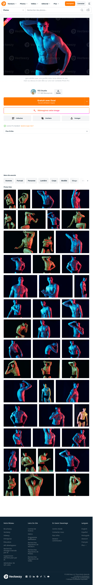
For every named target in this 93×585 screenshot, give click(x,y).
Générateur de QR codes (9, 563)
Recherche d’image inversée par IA (9, 549)
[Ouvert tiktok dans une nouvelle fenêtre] (41, 575)
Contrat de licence (31, 529)
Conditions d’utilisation (80, 575)
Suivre (58, 93)
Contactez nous (57, 531)
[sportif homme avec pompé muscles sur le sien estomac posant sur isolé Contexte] (46, 368)
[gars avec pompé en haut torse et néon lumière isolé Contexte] (17, 307)
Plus (55, 4)
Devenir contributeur (56, 538)
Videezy (6, 534)
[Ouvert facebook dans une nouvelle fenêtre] (26, 575)
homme (8, 179)
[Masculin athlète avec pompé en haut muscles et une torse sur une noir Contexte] (72, 241)
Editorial (45, 4)
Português (84, 534)
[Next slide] (84, 179)
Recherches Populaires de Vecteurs (32, 543)
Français (83, 541)
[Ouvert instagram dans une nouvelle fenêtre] (30, 575)
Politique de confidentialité (79, 576)
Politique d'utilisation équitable (75, 578)
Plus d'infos (9, 130)
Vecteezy (7, 531)
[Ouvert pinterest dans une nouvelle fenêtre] (37, 575)
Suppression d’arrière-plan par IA (9, 557)
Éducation (7, 541)
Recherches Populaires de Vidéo (32, 558)
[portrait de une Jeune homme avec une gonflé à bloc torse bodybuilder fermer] (75, 436)
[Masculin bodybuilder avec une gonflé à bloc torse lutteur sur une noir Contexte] (28, 459)
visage (74, 179)
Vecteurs (11, 4)
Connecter (80, 4)
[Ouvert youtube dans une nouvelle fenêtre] (48, 575)
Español (83, 531)
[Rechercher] (82, 10)
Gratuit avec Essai (46, 101)
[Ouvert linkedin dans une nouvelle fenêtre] (34, 575)
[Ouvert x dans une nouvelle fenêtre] (45, 575)
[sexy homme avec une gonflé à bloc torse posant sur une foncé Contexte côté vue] (11, 459)
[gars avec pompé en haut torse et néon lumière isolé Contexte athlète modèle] (17, 263)
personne (31, 179)
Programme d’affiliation (31, 537)
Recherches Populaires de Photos (32, 551)
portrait (20, 179)
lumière (43, 179)
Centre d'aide (56, 528)
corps (54, 179)
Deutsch (83, 537)
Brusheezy (8, 528)
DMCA (29, 533)
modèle (64, 179)
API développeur (10, 544)
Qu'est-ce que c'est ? (27, 126)
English (83, 528)
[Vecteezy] (3, 3)
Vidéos (33, 4)
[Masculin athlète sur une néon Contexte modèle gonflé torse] (72, 390)
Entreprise (8, 537)
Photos (23, 4)
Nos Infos (54, 534)
